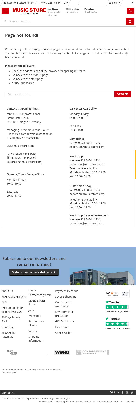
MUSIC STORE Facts (14, 296)
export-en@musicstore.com (24, 162)
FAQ (4, 302)
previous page (39, 75)
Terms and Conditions (124, 401)
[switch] (125, 294)
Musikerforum (45, 401)
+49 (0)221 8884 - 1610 (86, 143)
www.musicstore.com (20, 146)
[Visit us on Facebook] (122, 392)
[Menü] (128, 291)
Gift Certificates (64, 321)
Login (115, 2)
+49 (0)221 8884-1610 (22, 154)
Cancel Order (63, 333)
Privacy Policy (85, 401)
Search (122, 94)
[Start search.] (130, 21)
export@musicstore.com (20, 2)
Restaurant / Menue (36, 323)
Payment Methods (66, 291)
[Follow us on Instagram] (127, 392)
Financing (8, 327)
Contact (6, 393)
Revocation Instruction (103, 401)
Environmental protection (64, 314)
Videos (32, 331)
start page (37, 79)
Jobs (31, 310)
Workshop (34, 316)
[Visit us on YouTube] (132, 392)
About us (7, 291)
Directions (61, 327)
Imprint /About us (70, 401)
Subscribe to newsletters (32, 272)
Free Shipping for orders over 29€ (12, 310)
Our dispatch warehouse (63, 304)
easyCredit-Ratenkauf (9, 334)
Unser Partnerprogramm (40, 293)
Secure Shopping (65, 296)
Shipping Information (35, 338)
